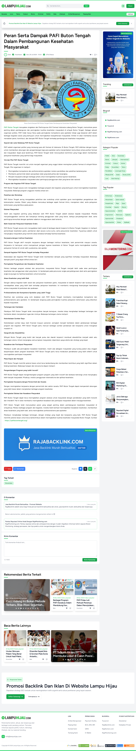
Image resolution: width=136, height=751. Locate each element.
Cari (86, 6)
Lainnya (130, 14)
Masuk (130, 6)
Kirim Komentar (89, 560)
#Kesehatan (8, 483)
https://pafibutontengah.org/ (16, 420)
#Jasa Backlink (109, 222)
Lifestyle (62, 14)
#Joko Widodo (120, 199)
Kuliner (123, 163)
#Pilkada (126, 222)
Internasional (124, 159)
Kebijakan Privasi (125, 725)
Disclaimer (123, 721)
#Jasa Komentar (110, 211)
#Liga (117, 203)
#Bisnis (124, 207)
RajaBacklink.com (113, 120)
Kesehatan (121, 156)
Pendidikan (108, 171)
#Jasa (123, 203)
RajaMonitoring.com (114, 132)
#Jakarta (127, 215)
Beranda (4, 14)
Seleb (118, 175)
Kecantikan (115, 167)
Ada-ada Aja (115, 178)
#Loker (119, 222)
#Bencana (119, 215)
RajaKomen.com (113, 137)
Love (11, 14)
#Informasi (108, 196)
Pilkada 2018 (109, 175)
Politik (48, 14)
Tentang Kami (73, 733)
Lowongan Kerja (120, 171)
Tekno (18, 14)
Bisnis (33, 14)
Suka (9, 469)
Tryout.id (110, 126)
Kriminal (40, 14)
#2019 (120, 211)
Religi (107, 167)
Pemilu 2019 (126, 175)
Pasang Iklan (87, 14)
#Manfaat (108, 207)
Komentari (20, 469)
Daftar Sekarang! (122, 23)
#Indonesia (118, 196)
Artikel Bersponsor (74, 14)
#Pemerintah (109, 218)
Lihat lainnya (128, 85)
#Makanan (119, 218)
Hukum (25, 14)
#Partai (116, 207)
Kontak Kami (72, 729)
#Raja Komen (109, 215)
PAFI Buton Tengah (11, 127)
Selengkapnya (32, 696)
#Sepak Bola (109, 203)
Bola (55, 14)
